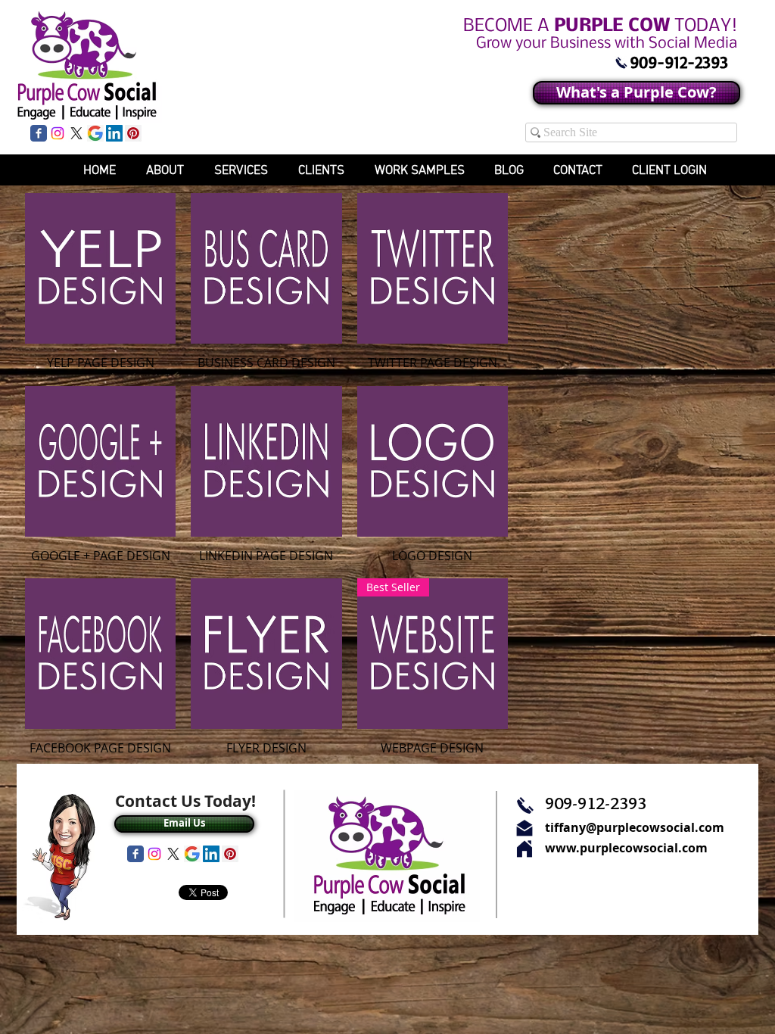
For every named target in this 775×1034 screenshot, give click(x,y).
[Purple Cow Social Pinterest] (133, 133)
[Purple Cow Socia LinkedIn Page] (114, 133)
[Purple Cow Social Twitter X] (76, 133)
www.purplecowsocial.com (626, 847)
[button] (412, 170)
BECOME (600, 26)
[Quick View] (100, 268)
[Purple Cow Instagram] (57, 133)
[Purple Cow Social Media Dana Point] (621, 62)
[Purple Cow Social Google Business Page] (95, 133)
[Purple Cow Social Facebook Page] (38, 133)
